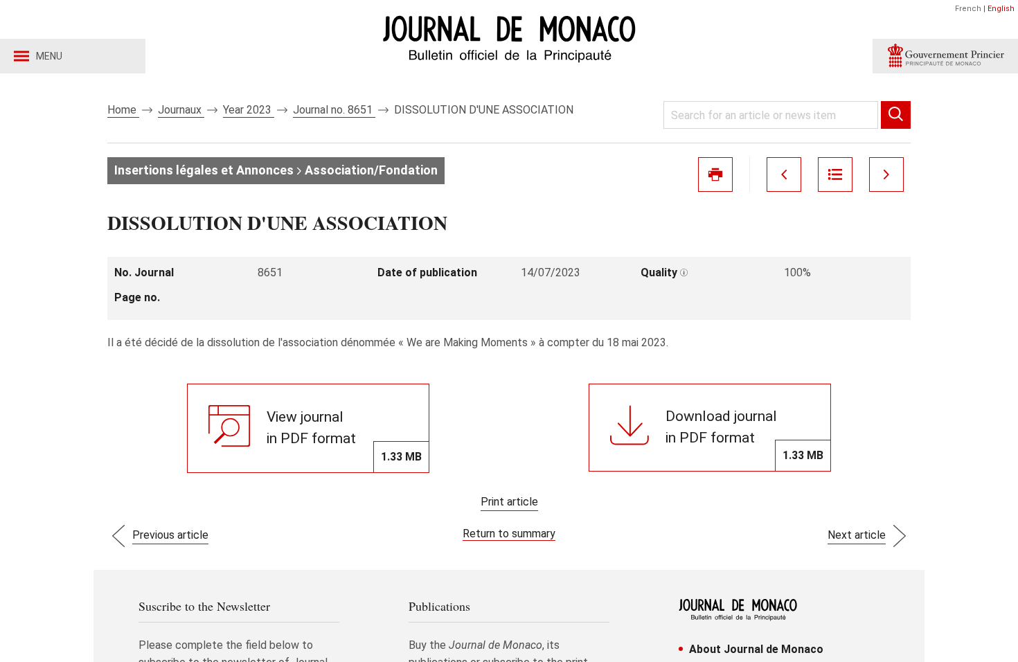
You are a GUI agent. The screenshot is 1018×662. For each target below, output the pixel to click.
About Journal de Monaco (756, 649)
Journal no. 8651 (334, 109)
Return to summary (509, 533)
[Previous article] (784, 174)
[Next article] (886, 174)
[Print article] (715, 174)
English (1001, 8)
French (968, 8)
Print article (509, 501)
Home (123, 109)
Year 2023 (248, 109)
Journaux (181, 109)
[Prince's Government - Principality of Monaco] (945, 56)
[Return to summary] (835, 174)
